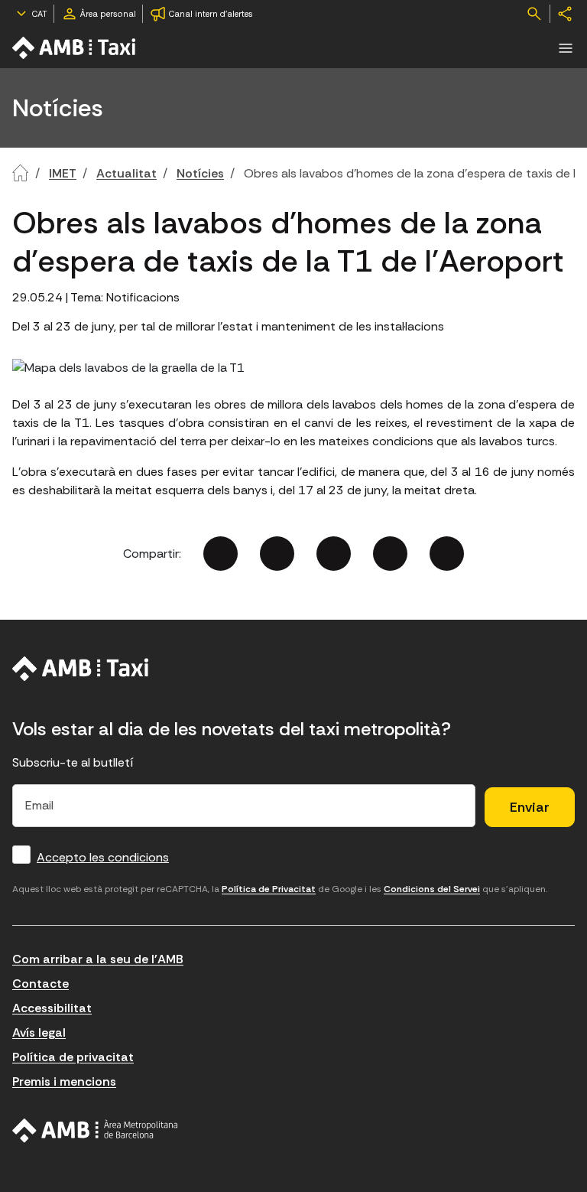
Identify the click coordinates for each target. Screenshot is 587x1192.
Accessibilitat (52, 1008)
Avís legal (39, 1032)
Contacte (40, 983)
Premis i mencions (64, 1081)
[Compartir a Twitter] (277, 553)
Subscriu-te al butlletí (73, 762)
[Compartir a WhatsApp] (447, 553)
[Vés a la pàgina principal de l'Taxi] (75, 48)
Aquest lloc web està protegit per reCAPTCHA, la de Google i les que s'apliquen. (279, 889)
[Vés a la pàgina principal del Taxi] (80, 668)
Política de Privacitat (269, 889)
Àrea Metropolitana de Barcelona (95, 1131)
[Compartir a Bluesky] (390, 553)
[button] (565, 48)
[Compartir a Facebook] (220, 553)
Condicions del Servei (432, 889)
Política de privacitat (73, 1057)
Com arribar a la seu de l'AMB (97, 959)
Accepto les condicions (103, 857)
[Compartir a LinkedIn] (333, 553)
